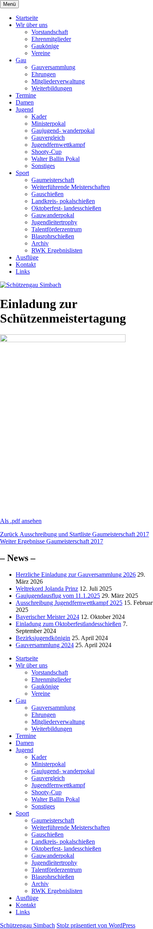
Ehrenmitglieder (51, 39)
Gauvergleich (48, 137)
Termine (26, 95)
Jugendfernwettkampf (58, 144)
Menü (9, 4)
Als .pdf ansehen (21, 521)
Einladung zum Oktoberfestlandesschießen (68, 624)
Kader (39, 116)
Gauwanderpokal (52, 215)
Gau (21, 60)
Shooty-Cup (46, 151)
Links (23, 271)
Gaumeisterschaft (52, 180)
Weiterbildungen (51, 88)
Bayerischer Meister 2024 (47, 616)
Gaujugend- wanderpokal (63, 130)
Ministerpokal (48, 123)
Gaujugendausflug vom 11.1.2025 (58, 595)
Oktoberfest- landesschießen (66, 208)
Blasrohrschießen (52, 236)
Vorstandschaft (49, 32)
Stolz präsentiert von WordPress (95, 925)
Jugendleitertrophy (54, 222)
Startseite (27, 17)
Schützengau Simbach (27, 925)
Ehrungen (43, 74)
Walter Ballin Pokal (55, 158)
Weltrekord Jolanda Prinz (47, 588)
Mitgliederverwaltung (58, 81)
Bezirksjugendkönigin (43, 638)
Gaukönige (45, 46)
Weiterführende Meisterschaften (70, 187)
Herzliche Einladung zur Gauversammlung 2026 (76, 574)
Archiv (40, 243)
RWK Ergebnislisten (56, 250)
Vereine (40, 53)
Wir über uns (31, 25)
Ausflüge (27, 257)
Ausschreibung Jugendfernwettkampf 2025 (69, 602)
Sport (22, 173)
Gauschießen (47, 194)
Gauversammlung (53, 67)
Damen (25, 102)
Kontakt (26, 264)
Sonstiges (43, 165)
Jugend (24, 109)
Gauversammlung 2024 (45, 645)
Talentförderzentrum (56, 229)
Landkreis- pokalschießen (63, 201)
